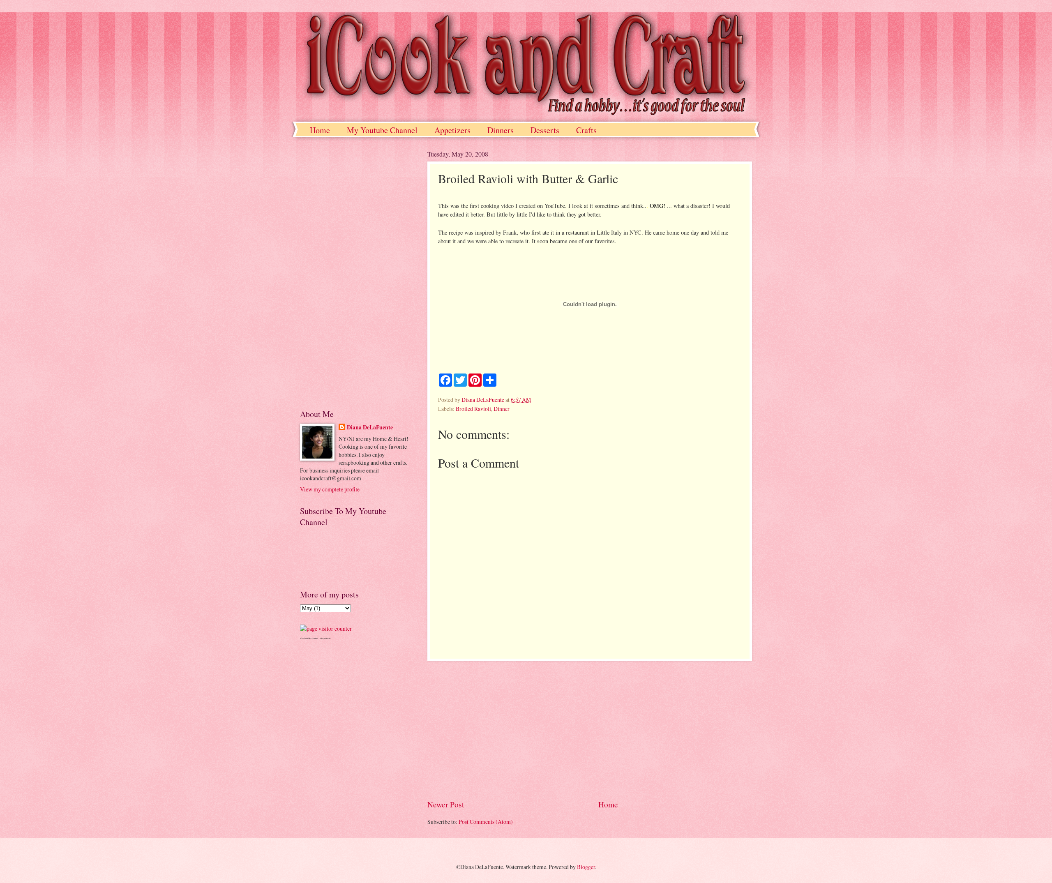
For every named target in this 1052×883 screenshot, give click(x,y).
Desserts (545, 130)
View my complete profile (330, 489)
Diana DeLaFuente (370, 427)
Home (320, 130)
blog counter (325, 638)
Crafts (586, 130)
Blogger (586, 867)
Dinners (500, 130)
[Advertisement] (589, 729)
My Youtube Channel (382, 130)
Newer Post (445, 804)
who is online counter (309, 638)
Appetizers (452, 130)
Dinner (502, 409)
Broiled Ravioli (473, 409)
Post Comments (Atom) (486, 821)
